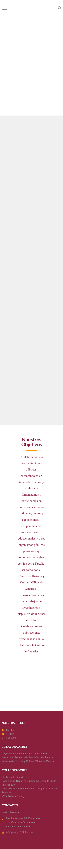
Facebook (11, 730)
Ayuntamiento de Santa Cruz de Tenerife (25, 753)
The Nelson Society (14, 796)
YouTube (11, 737)
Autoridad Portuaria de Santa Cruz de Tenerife (28, 757)
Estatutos (15, 295)
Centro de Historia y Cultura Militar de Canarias (29, 761)
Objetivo (13, 211)
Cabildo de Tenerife (14, 777)
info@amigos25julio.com (19, 832)
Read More (11, 244)
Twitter (10, 733)
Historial (14, 378)
